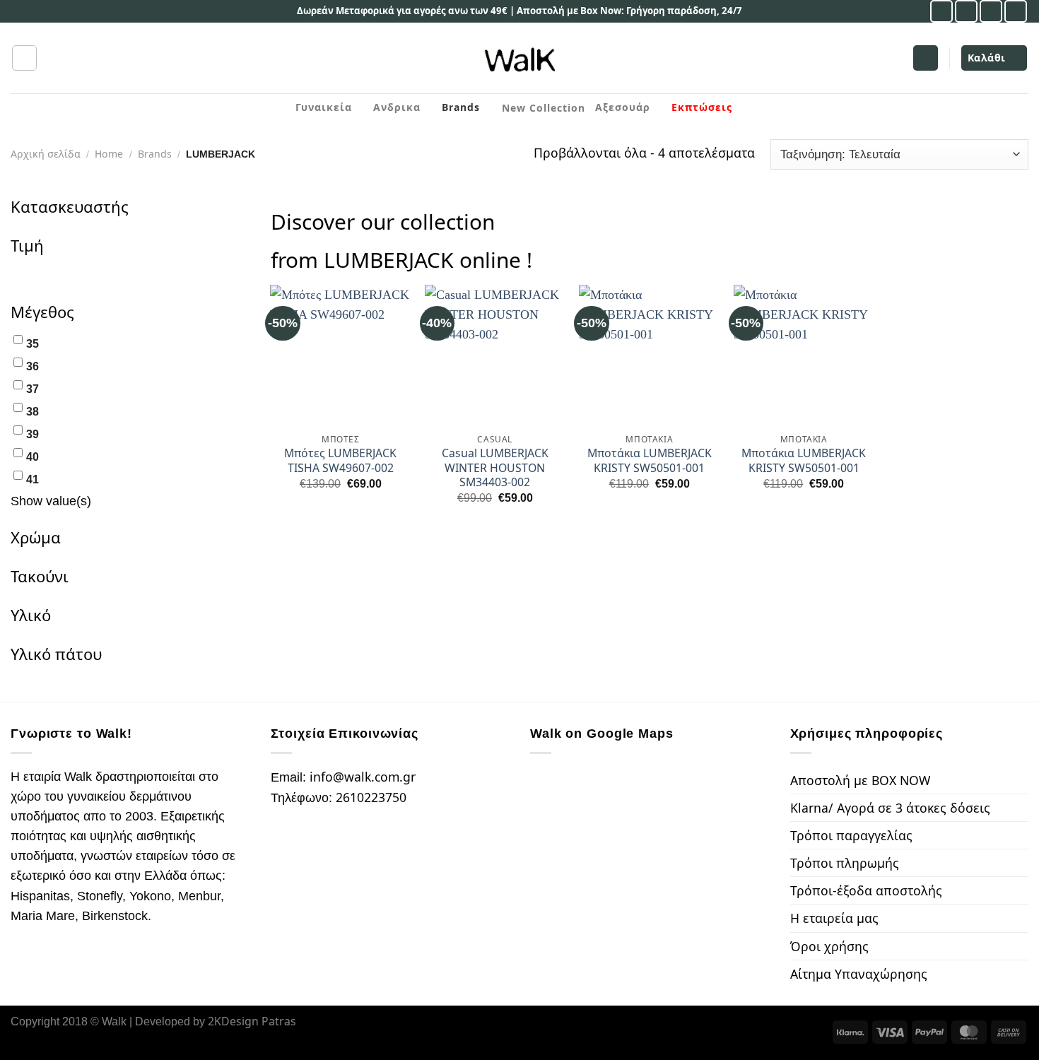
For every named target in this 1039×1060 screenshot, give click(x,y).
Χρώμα (36, 537)
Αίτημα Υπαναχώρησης (858, 973)
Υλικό (31, 614)
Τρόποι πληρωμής (844, 862)
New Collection (543, 107)
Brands (461, 107)
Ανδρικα (397, 107)
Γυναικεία (323, 107)
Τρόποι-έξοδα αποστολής (866, 890)
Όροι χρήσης (829, 946)
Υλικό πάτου (56, 653)
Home (109, 153)
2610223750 (371, 797)
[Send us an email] (991, 11)
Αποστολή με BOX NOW (860, 780)
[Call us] (1015, 11)
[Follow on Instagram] (966, 11)
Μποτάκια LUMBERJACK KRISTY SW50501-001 (649, 460)
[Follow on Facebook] (941, 11)
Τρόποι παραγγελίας (851, 835)
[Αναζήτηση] (24, 57)
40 (32, 457)
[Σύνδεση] (925, 58)
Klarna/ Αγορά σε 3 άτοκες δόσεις (890, 807)
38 (32, 412)
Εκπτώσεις (701, 107)
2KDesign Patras (252, 1021)
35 (32, 344)
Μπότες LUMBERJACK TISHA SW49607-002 (340, 460)
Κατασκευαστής (70, 206)
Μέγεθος (42, 311)
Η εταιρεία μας (834, 917)
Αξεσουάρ (622, 107)
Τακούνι (40, 576)
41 (32, 479)
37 (32, 389)
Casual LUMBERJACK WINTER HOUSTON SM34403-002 (495, 468)
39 (32, 434)
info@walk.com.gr (363, 776)
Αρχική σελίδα (46, 153)
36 (32, 366)
